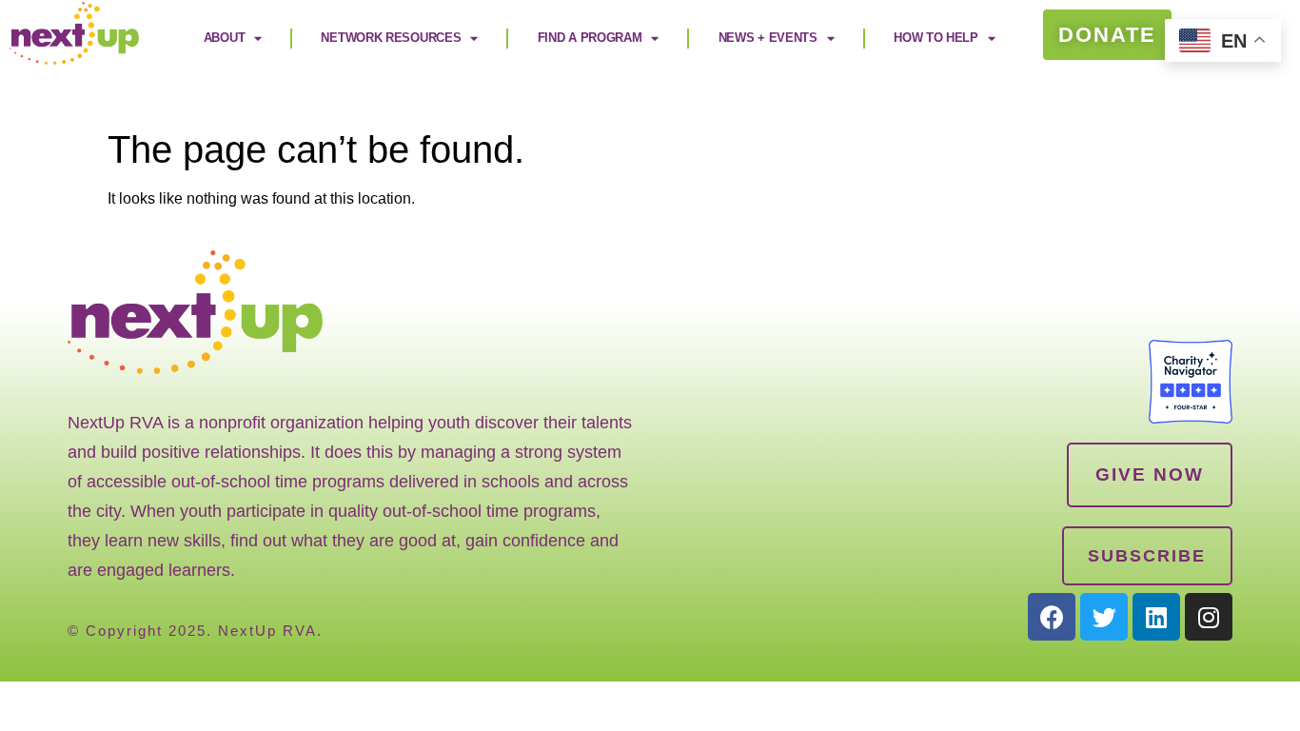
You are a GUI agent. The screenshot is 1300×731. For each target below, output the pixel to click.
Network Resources (391, 37)
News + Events (768, 37)
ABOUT (225, 37)
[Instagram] (1208, 617)
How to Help (936, 37)
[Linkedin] (1156, 617)
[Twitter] (1104, 617)
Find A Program (590, 37)
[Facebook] (1051, 617)
